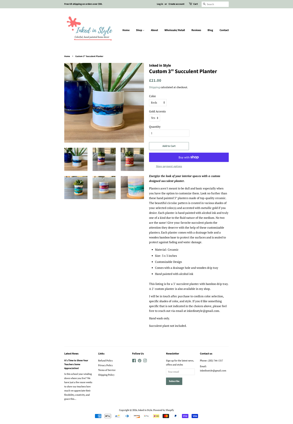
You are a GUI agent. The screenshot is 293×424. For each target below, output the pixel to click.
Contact (224, 30)
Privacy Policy (105, 365)
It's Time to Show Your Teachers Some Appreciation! (76, 364)
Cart (195, 4)
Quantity (155, 127)
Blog (210, 30)
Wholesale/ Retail (174, 30)
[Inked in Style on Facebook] (134, 361)
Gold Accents (157, 111)
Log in (160, 4)
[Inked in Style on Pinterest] (139, 361)
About (154, 30)
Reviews (196, 30)
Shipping (154, 87)
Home (126, 30)
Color (152, 96)
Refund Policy (105, 360)
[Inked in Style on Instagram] (145, 361)
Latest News (71, 353)
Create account (176, 4)
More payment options (169, 166)
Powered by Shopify (163, 410)
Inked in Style (145, 410)
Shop (139, 30)
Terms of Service (106, 370)
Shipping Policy (106, 374)
